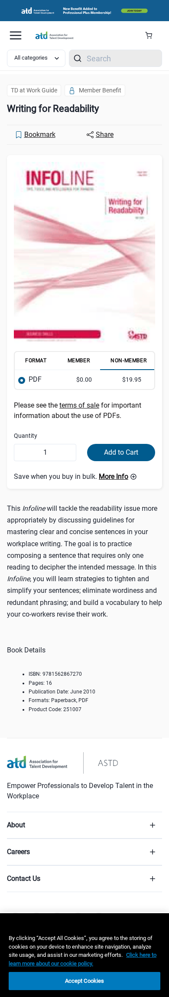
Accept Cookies (84, 981)
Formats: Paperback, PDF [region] (58, 700)
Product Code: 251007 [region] (55, 709)
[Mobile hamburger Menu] (15, 35)
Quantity (25, 435)
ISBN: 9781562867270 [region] (55, 674)
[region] (84, 955)
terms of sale (79, 405)
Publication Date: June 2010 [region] (62, 692)
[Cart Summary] (152, 35)
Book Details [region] (26, 650)
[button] (118, 477)
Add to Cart (121, 452)
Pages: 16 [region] (40, 683)
